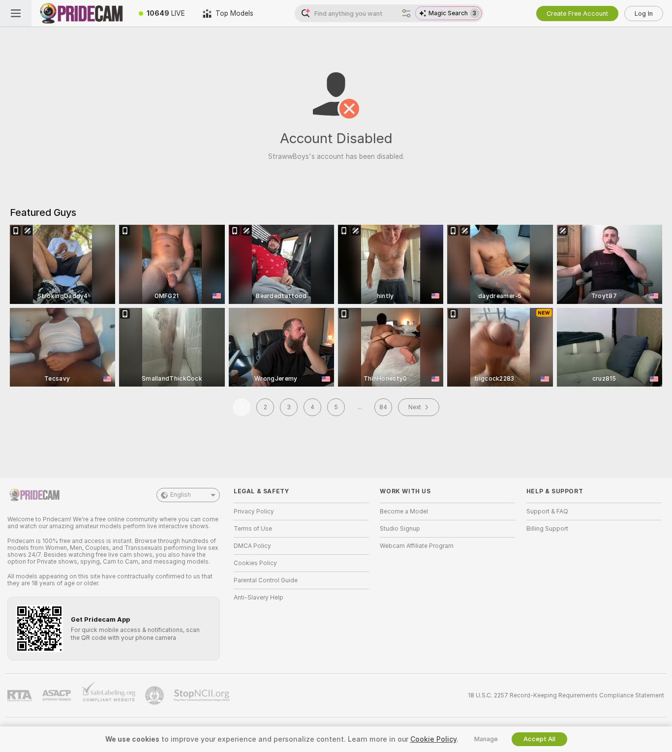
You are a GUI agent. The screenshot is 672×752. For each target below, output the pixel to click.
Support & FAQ (547, 511)
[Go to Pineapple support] (155, 695)
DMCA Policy (252, 545)
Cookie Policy (433, 739)
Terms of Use (253, 528)
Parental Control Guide (266, 580)
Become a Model (404, 511)
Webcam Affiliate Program (417, 545)
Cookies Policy (255, 563)
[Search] (406, 13)
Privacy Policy (254, 511)
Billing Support (547, 528)
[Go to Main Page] (80, 13)
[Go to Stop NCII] (203, 695)
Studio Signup (400, 528)
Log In (644, 13)
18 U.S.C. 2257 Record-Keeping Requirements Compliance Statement (566, 695)
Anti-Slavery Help (258, 597)
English (180, 494)
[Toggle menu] (15, 13)
